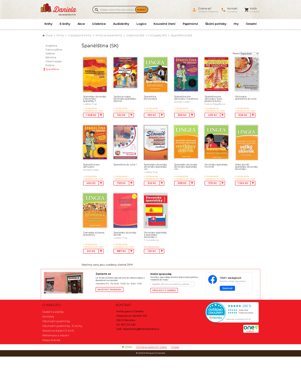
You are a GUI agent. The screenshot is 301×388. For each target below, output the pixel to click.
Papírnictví (190, 24)
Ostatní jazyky (53, 61)
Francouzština (53, 49)
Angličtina (51, 45)
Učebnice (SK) (135, 35)
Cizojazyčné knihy (79, 35)
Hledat (141, 9)
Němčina (50, 57)
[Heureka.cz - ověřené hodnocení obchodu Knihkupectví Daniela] (223, 312)
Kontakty (48, 316)
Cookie (175, 347)
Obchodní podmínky (56, 321)
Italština (50, 53)
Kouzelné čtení (164, 24)
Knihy (48, 24)
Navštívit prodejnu (109, 289)
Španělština (52, 69)
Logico (141, 24)
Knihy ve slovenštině (108, 35)
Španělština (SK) (181, 35)
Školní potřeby (215, 24)
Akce (81, 24)
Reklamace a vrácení (55, 335)
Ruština (49, 65)
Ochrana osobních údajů (151, 347)
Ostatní (251, 24)
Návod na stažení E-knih (58, 330)
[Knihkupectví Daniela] (60, 9)
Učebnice (99, 24)
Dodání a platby (52, 311)
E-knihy (65, 24)
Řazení (236, 53)
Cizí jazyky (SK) (157, 35)
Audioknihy (121, 24)
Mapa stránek (51, 340)
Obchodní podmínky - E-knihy (62, 326)
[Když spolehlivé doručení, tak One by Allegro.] (251, 332)
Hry (236, 24)
